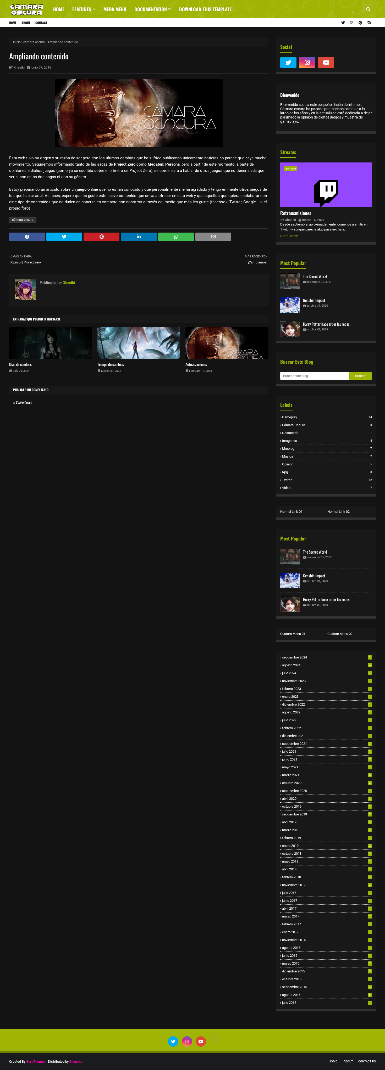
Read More (289, 236)
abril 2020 (326, 799)
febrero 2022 (326, 728)
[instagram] (352, 22)
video (327, 488)
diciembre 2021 (326, 736)
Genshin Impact (314, 300)
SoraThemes (36, 1061)
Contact (41, 22)
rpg (327, 472)
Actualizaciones (196, 364)
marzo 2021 (326, 775)
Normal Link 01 (291, 512)
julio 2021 (326, 751)
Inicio (17, 42)
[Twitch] (345, 62)
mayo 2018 (326, 861)
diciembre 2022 (326, 704)
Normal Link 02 (338, 512)
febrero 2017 (326, 924)
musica (327, 456)
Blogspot (75, 1061)
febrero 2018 (326, 877)
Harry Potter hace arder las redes (326, 324)
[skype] (368, 22)
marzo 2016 (326, 963)
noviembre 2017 (326, 885)
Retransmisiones (295, 213)
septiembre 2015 (326, 987)
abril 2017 (326, 908)
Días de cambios (20, 364)
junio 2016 (326, 956)
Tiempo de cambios (110, 364)
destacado (327, 433)
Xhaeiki (19, 67)
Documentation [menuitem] (150, 9)
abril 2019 (326, 822)
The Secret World (315, 276)
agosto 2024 (326, 665)
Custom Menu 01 (292, 634)
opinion (327, 464)
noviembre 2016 (326, 940)
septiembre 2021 (326, 744)
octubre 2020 (326, 783)
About (25, 22)
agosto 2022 (326, 712)
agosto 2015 (326, 995)
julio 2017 (326, 893)
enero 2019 (326, 846)
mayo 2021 (326, 767)
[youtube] (326, 62)
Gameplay (327, 417)
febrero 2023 (326, 689)
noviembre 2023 (326, 681)
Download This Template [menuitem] (205, 9)
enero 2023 (326, 697)
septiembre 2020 (326, 791)
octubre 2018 (326, 853)
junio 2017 (326, 901)
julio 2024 (326, 673)
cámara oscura (34, 42)
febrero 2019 (326, 838)
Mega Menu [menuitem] (114, 9)
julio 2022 (326, 720)
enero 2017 (326, 932)
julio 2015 (326, 1003)
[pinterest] (360, 22)
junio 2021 (326, 759)
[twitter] (343, 22)
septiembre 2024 (326, 657)
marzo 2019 (326, 830)
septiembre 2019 (326, 814)
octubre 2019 (326, 806)
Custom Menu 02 (340, 634)
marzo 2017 (326, 916)
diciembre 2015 (326, 971)
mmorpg (327, 448)
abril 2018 (326, 869)
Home (12, 22)
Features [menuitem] (81, 9)
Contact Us (367, 1061)
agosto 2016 (326, 948)
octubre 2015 (326, 979)
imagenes (327, 441)
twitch (327, 480)
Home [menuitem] (58, 9)
